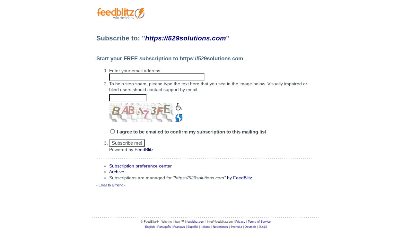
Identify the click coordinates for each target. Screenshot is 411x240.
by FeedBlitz (239, 177)
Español (193, 226)
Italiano (205, 226)
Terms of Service (259, 221)
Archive (116, 171)
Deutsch (250, 226)
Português (164, 226)
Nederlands (220, 226)
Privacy (240, 221)
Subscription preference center (140, 165)
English (150, 226)
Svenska (236, 226)
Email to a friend (111, 185)
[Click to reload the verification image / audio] (178, 117)
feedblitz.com (196, 221)
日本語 (262, 226)
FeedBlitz (144, 149)
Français (179, 226)
